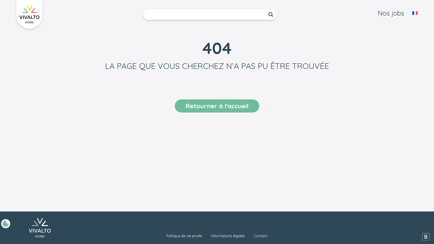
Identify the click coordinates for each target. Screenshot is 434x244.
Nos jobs (391, 13)
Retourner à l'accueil (217, 106)
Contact (261, 236)
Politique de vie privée (184, 236)
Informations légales (228, 236)
